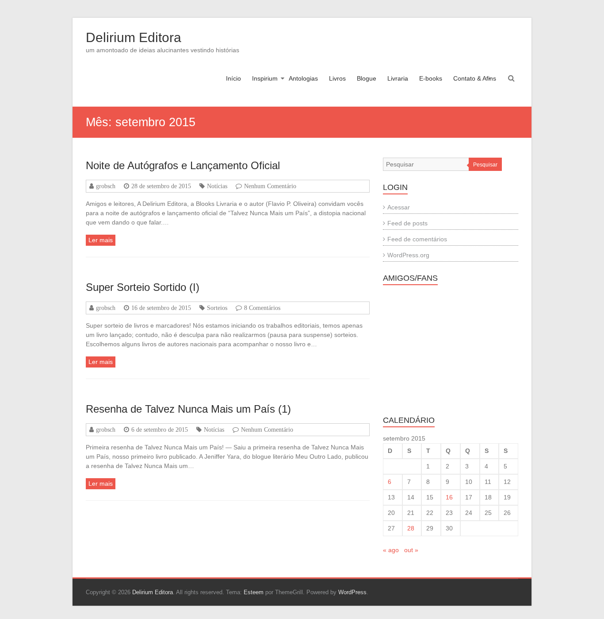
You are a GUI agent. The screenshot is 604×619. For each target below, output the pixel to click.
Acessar (398, 207)
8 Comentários (262, 308)
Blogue (366, 78)
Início (233, 78)
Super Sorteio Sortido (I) (142, 287)
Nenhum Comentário (270, 186)
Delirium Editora (133, 37)
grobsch (105, 186)
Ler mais (100, 240)
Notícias (217, 186)
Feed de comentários (417, 239)
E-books (430, 78)
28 (410, 528)
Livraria (397, 78)
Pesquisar (485, 165)
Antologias (303, 78)
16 (449, 497)
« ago (391, 549)
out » (411, 549)
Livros (337, 78)
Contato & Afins (474, 78)
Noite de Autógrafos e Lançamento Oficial (183, 165)
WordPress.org (408, 255)
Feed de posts (407, 223)
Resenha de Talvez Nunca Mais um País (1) (188, 409)
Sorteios (217, 308)
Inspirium (265, 78)
